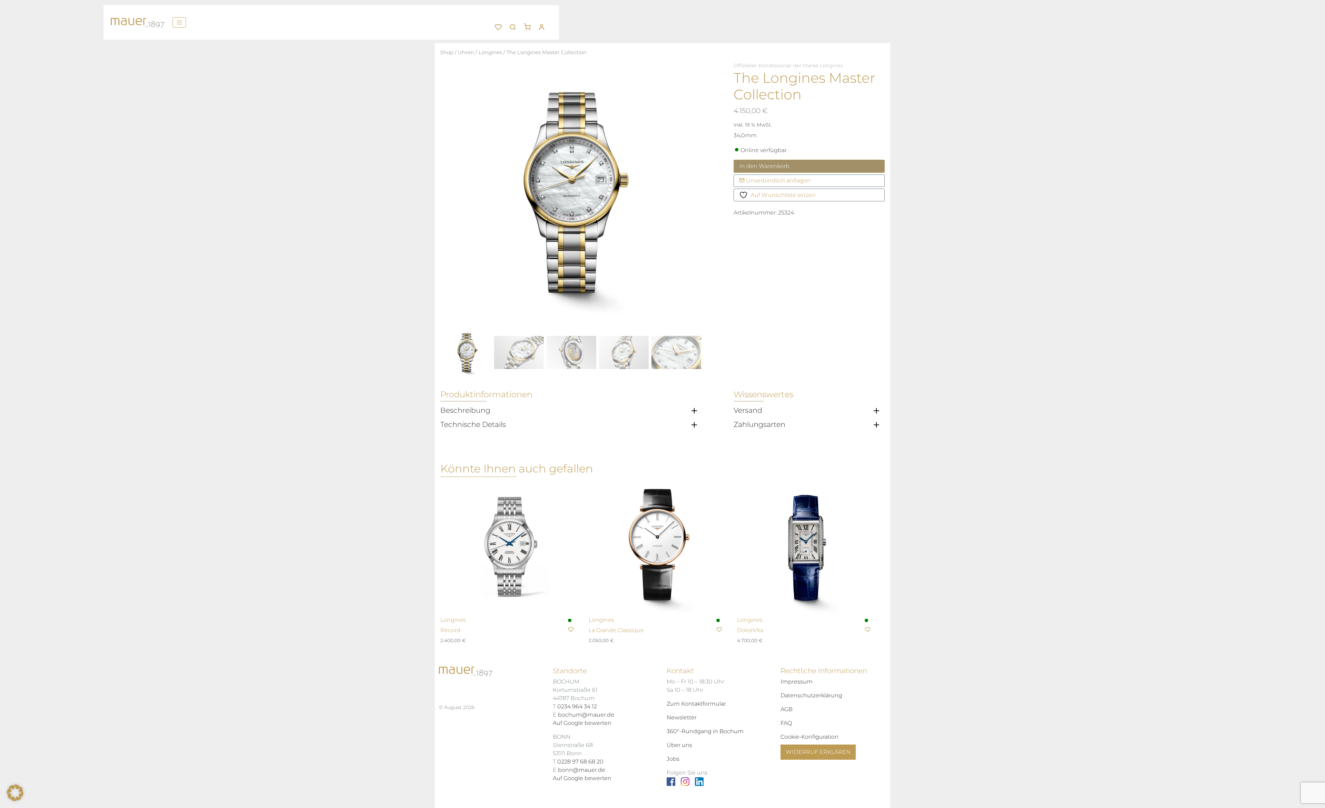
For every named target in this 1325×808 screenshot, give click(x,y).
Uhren (466, 52)
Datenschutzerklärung (811, 695)
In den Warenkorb (764, 166)
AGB (787, 709)
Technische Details (473, 424)
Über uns (679, 745)
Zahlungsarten (759, 424)
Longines (490, 52)
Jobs (673, 759)
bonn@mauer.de (581, 770)
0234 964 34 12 (577, 706)
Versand (748, 410)
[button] (530, 24)
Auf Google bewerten (582, 723)
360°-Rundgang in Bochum (705, 731)
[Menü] (179, 22)
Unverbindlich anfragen (778, 180)
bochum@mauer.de (586, 714)
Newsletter (682, 717)
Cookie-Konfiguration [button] (809, 737)
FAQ (786, 723)
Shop (446, 52)
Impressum (797, 681)
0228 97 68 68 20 (580, 761)
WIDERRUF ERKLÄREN (818, 752)
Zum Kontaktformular (696, 703)
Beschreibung (465, 410)
